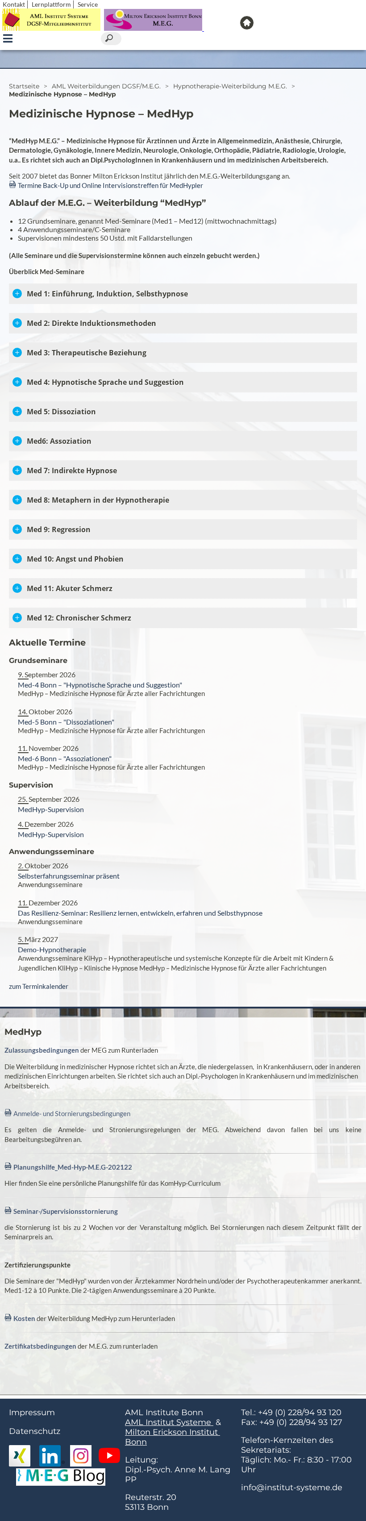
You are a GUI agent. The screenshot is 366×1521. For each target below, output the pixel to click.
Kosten (24, 1318)
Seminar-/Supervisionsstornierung (65, 1211)
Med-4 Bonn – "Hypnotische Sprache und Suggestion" (100, 684)
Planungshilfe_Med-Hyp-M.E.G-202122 (72, 1167)
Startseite (24, 86)
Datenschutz (34, 1431)
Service (88, 4)
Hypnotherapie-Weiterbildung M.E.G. (230, 86)
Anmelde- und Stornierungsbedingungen (71, 1113)
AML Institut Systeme (169, 1422)
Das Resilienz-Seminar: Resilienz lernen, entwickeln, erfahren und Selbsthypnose (140, 912)
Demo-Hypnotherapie (52, 949)
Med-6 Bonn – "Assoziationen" (65, 758)
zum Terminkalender (38, 986)
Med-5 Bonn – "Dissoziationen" (66, 721)
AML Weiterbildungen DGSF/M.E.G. (106, 86)
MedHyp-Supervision (51, 809)
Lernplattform (51, 4)
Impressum (32, 1412)
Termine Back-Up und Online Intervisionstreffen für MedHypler (110, 185)
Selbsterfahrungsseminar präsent (69, 875)
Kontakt (14, 4)
